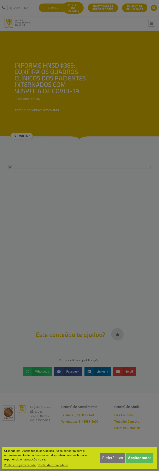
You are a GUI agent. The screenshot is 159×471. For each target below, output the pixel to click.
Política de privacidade (20, 465)
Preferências (112, 458)
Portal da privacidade (53, 465)
